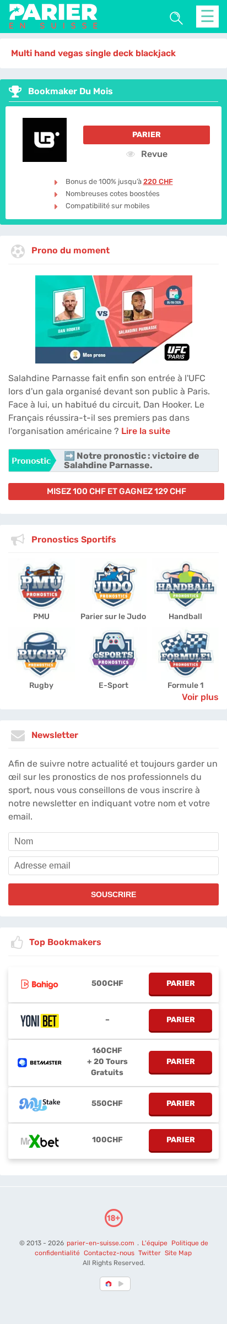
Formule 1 (185, 685)
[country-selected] (109, 1284)
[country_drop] (123, 1283)
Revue (153, 154)
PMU (41, 616)
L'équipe (154, 1243)
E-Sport (113, 685)
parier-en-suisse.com (101, 1243)
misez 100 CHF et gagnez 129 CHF (116, 491)
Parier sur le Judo (113, 616)
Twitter (149, 1253)
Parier (146, 134)
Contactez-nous (109, 1253)
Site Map (178, 1253)
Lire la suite (145, 431)
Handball (185, 616)
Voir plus (200, 697)
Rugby (41, 685)
